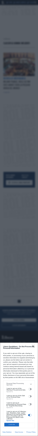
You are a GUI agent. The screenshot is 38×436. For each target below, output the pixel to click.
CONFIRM (12, 424)
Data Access (19, 432)
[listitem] (19, 384)
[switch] (30, 389)
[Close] (34, 347)
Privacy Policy (31, 432)
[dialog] (19, 389)
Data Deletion (7, 432)
